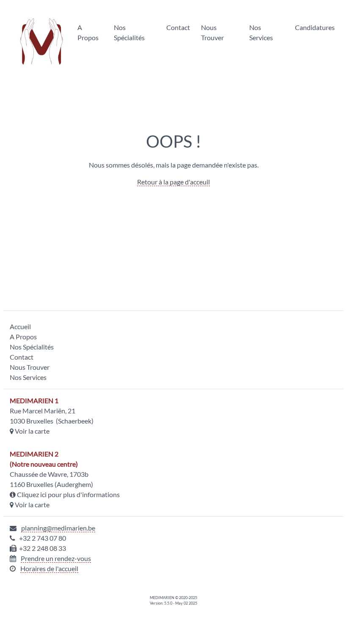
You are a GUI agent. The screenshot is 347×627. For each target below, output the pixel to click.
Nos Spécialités (129, 32)
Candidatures (315, 27)
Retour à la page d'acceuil (173, 182)
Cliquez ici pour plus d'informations (68, 494)
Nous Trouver (212, 32)
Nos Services (261, 32)
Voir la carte (32, 431)
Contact (178, 27)
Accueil (20, 326)
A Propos (88, 32)
